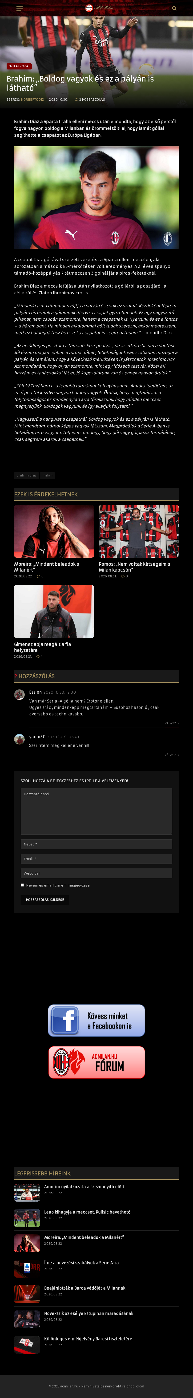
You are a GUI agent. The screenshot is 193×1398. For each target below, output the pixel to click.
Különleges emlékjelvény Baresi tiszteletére (88, 1339)
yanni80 (37, 736)
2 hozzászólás (92, 100)
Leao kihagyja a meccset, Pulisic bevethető (87, 1212)
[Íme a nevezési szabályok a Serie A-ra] (27, 1269)
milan (47, 475)
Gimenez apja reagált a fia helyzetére (42, 647)
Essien (35, 692)
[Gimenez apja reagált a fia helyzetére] (54, 611)
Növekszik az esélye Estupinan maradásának (88, 1313)
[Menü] (19, 8)
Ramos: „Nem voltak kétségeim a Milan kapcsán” (134, 566)
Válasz (171, 723)
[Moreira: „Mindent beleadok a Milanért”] (54, 531)
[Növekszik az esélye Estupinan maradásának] (27, 1319)
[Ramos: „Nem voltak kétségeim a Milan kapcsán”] (139, 531)
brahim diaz (26, 475)
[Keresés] (174, 8)
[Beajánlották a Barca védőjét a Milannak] (27, 1294)
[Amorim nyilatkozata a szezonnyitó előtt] (27, 1193)
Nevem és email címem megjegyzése (58, 885)
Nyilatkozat (19, 66)
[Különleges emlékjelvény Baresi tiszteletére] (27, 1345)
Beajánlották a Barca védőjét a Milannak (84, 1288)
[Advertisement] (96, 960)
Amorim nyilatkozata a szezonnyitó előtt (84, 1186)
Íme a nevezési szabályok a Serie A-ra (81, 1262)
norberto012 (32, 100)
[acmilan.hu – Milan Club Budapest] (98, 8)
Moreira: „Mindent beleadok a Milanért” (46, 566)
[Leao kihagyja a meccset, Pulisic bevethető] (27, 1218)
